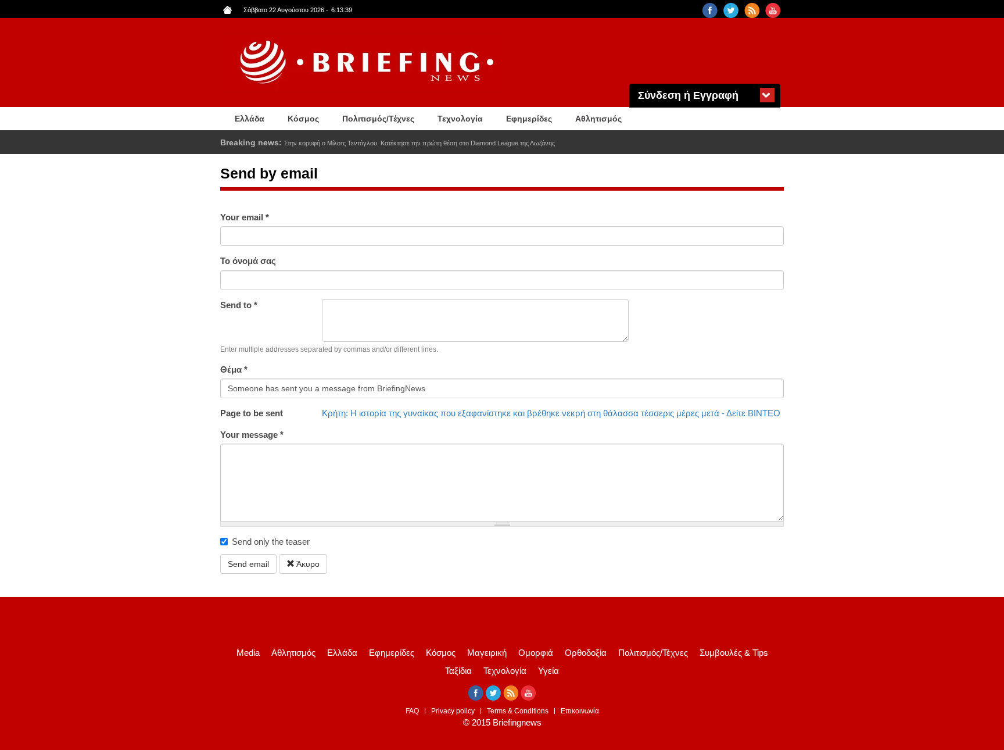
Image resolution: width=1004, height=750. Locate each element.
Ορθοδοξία (586, 653)
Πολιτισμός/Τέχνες (378, 118)
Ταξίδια (458, 671)
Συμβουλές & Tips (734, 653)
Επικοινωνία (580, 711)
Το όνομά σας (248, 261)
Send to (238, 305)
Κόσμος (303, 118)
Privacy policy (453, 711)
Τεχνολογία (460, 118)
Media (248, 653)
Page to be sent (251, 413)
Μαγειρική (487, 653)
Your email (244, 217)
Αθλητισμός (598, 118)
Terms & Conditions (517, 711)
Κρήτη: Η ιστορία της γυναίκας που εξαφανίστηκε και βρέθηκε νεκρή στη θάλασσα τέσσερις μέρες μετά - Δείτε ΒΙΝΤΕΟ (551, 413)
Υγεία (548, 671)
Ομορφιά (535, 653)
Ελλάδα (249, 118)
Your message (252, 435)
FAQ (412, 711)
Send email (248, 564)
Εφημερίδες (529, 118)
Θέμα (234, 369)
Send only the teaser (271, 542)
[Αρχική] (368, 62)
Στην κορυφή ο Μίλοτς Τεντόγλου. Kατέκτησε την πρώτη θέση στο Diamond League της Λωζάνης (419, 143)
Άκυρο (307, 564)
